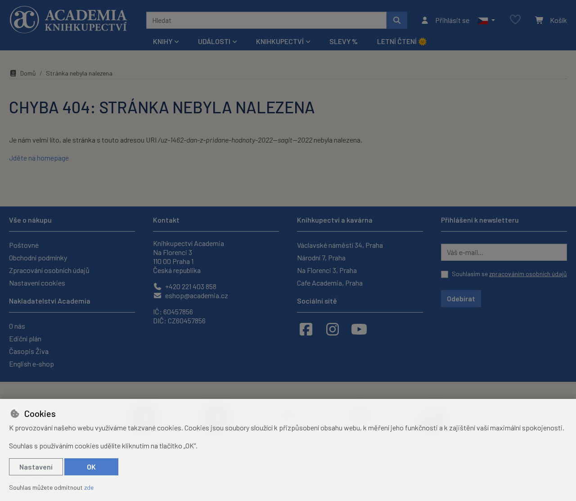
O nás (17, 326)
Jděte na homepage (39, 157)
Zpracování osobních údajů (49, 270)
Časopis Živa (29, 351)
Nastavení (36, 466)
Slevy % (343, 41)
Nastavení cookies (37, 282)
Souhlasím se (509, 273)
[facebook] (306, 329)
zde (89, 487)
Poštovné (24, 245)
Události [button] (214, 41)
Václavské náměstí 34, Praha (340, 245)
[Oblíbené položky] (515, 20)
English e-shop (31, 363)
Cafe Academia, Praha (330, 282)
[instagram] (333, 329)
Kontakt (166, 219)
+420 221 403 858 (190, 286)
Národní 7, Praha (321, 257)
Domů (28, 73)
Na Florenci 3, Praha (327, 270)
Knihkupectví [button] (280, 41)
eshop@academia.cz (196, 295)
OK (91, 466)
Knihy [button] (162, 41)
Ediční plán (25, 338)
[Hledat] (397, 20)
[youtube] (359, 329)
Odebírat (461, 298)
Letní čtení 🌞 (402, 41)
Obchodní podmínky (38, 257)
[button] (486, 20)
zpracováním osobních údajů (528, 273)
